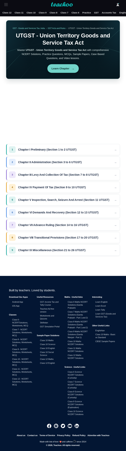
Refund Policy (79, 435)
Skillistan (44, 323)
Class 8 (53, 12)
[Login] (118, 5)
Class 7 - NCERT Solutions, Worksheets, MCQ (22, 333)
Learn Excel (100, 306)
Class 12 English (47, 363)
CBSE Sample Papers (105, 341)
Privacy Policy (63, 435)
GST (96, 12)
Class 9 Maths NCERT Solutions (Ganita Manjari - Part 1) (78, 334)
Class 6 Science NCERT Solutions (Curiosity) (75, 375)
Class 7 (64, 12)
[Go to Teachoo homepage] (62, 4)
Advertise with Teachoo (98, 435)
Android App (17, 302)
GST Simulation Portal (50, 327)
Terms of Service (47, 435)
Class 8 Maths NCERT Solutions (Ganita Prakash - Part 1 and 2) (78, 325)
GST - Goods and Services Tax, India (29, 28)
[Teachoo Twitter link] (63, 426)
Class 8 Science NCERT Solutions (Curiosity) (75, 395)
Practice (86, 12)
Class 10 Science (47, 344)
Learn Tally (100, 310)
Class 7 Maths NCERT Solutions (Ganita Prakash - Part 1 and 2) (78, 315)
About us (21, 435)
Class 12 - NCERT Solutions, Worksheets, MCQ (22, 382)
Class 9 (43, 12)
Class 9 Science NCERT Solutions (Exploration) (75, 404)
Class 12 (6, 12)
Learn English (101, 302)
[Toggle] (7, 4)
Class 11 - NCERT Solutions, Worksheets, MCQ (22, 372)
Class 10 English (47, 348)
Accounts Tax (109, 12)
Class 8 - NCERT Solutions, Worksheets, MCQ (22, 342)
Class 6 (75, 12)
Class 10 (31, 12)
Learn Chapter (63, 68)
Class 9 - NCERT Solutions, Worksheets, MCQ (22, 352)
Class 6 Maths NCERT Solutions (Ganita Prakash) (78, 305)
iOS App (15, 306)
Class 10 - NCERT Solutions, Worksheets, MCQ (22, 362)
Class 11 (19, 12)
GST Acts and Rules (56, 28)
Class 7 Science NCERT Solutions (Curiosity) (75, 385)
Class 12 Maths (47, 359)
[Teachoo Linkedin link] (77, 426)
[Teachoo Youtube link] (70, 426)
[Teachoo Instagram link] (56, 426)
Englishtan (100, 331)
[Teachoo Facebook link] (49, 426)
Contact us (32, 435)
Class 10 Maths (47, 340)
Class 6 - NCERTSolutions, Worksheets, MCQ (20, 323)
